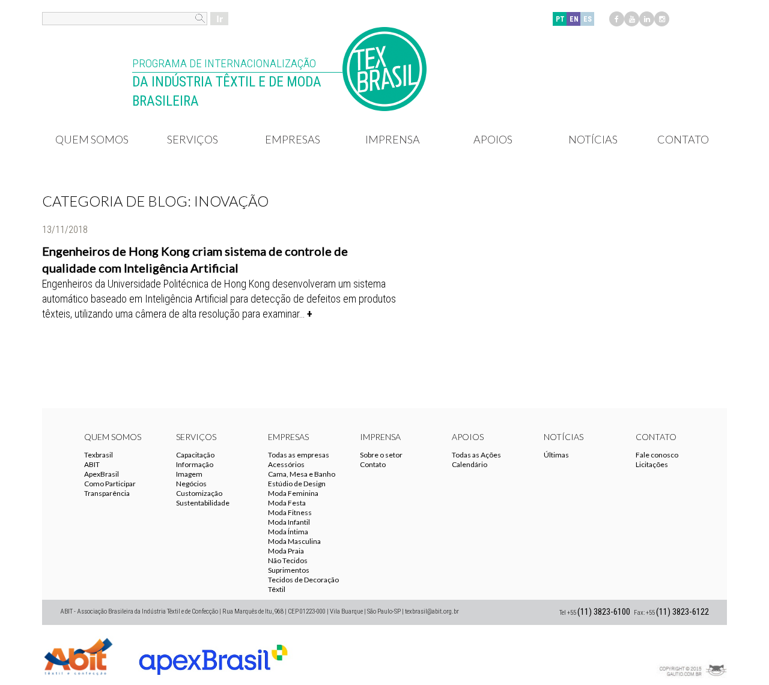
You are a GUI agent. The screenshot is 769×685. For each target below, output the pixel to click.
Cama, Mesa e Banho (301, 473)
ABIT (92, 464)
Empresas (292, 139)
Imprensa (392, 139)
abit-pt (78, 655)
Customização (199, 493)
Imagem (189, 473)
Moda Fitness (290, 512)
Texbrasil (98, 454)
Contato (683, 139)
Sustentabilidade (202, 502)
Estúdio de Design (297, 483)
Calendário (469, 464)
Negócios (191, 483)
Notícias (593, 139)
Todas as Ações (476, 454)
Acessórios (286, 464)
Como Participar (110, 483)
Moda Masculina (294, 541)
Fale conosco (657, 454)
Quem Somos (92, 139)
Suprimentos (288, 570)
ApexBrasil (101, 473)
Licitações (652, 464)
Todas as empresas (298, 454)
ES (587, 19)
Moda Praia (286, 550)
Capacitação (195, 454)
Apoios (492, 139)
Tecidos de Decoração (303, 579)
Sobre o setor (381, 454)
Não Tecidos (288, 560)
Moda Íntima (288, 531)
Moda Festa (287, 502)
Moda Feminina (293, 493)
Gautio (691, 655)
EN (574, 19)
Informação (194, 464)
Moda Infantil (289, 522)
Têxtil (276, 589)
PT (560, 19)
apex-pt (213, 655)
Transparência (107, 493)
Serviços (192, 139)
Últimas (556, 454)
